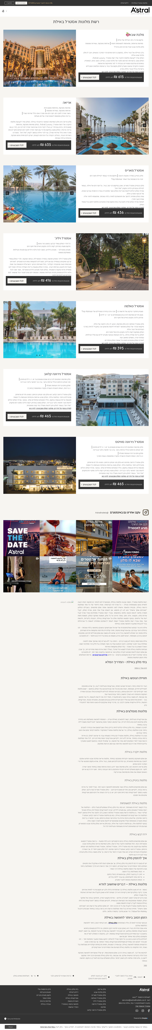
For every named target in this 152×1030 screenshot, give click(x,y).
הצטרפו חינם (21, 3)
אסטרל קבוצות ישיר (142, 1006)
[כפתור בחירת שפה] (4, 11)
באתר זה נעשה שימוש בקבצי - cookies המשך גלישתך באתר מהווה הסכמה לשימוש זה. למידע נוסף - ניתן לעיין (93, 1026)
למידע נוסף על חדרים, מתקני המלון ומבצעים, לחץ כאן (123, 71)
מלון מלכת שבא (100, 992)
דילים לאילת (124, 3)
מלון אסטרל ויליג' (99, 1001)
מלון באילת (113, 923)
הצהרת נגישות (73, 1001)
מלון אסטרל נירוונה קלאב (96, 1010)
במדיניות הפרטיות (47, 1026)
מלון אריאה (102, 989)
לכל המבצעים (89, 77)
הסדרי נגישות (73, 1007)
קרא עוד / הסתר (140, 668)
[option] (39, 58)
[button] (140, 10)
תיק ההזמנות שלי (44, 989)
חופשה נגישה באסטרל (70, 1004)
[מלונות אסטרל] (133, 990)
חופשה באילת (73, 995)
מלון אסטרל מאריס (99, 995)
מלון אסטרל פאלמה (98, 998)
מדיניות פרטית (45, 1001)
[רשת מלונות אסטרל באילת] (140, 10)
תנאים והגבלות (45, 992)
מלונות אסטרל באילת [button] (140, 3)
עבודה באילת (46, 1004)
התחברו (9, 3)
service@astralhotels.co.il (134, 1000)
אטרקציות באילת (72, 998)
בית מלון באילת (72, 989)
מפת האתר (47, 998)
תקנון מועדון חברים (44, 995)
